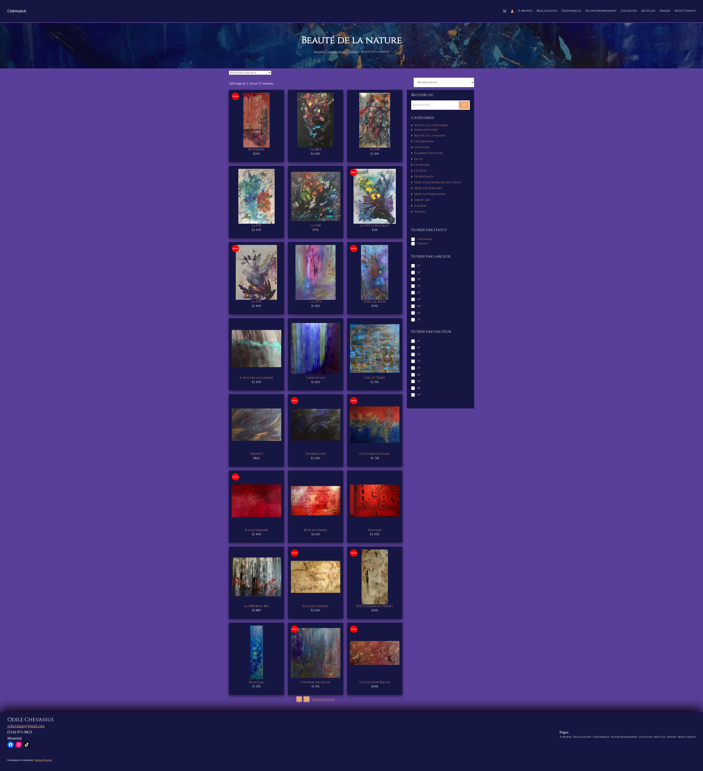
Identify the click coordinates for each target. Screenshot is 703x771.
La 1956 (375, 149)
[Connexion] (512, 11)
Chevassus (16, 11)
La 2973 (315, 301)
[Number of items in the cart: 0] (504, 11)
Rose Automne (315, 530)
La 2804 (315, 149)
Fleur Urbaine (256, 530)
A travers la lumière (256, 378)
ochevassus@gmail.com (25, 726)
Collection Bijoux (374, 682)
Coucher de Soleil (374, 454)
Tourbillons (315, 454)
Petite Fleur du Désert (374, 606)
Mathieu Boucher (43, 760)
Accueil (319, 51)
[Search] (464, 105)
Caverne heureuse (315, 682)
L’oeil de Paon (375, 301)
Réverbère (256, 149)
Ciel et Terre (374, 378)
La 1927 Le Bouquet (374, 225)
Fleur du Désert (315, 606)
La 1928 (315, 225)
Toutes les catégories (343, 51)
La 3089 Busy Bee (256, 606)
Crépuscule (315, 378)
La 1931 (256, 225)
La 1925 (256, 301)
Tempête (256, 454)
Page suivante (323, 699)
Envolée (375, 530)
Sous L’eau (256, 682)
